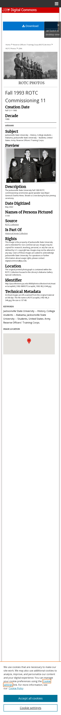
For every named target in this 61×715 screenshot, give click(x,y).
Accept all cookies (30, 698)
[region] (30, 688)
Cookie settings (30, 708)
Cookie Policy (16, 688)
